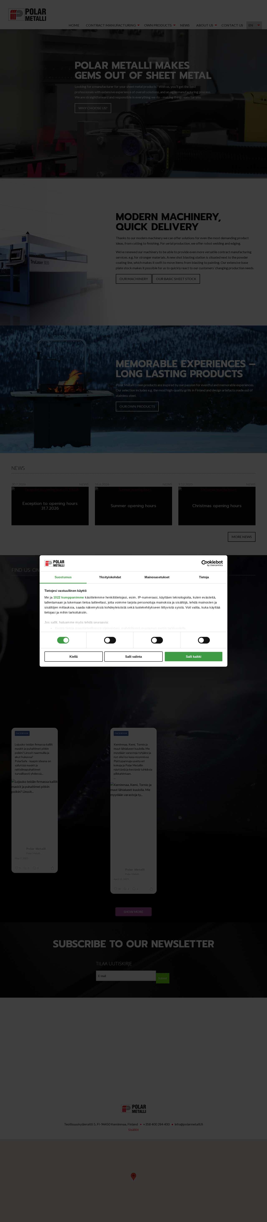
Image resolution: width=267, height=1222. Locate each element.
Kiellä (73, 656)
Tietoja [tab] (204, 577)
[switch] (110, 640)
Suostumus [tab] (63, 577)
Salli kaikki (193, 656)
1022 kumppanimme (68, 597)
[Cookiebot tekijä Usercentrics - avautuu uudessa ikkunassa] (204, 563)
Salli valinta (133, 656)
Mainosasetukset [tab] (157, 577)
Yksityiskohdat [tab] (110, 577)
